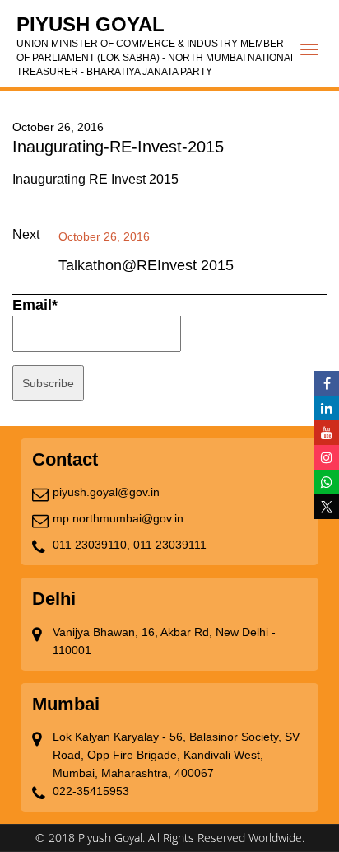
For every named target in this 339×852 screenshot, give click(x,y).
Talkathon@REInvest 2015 (146, 265)
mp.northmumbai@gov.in (118, 518)
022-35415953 (91, 791)
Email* (35, 305)
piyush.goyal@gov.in (106, 492)
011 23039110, (91, 544)
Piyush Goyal (156, 45)
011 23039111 (170, 544)
